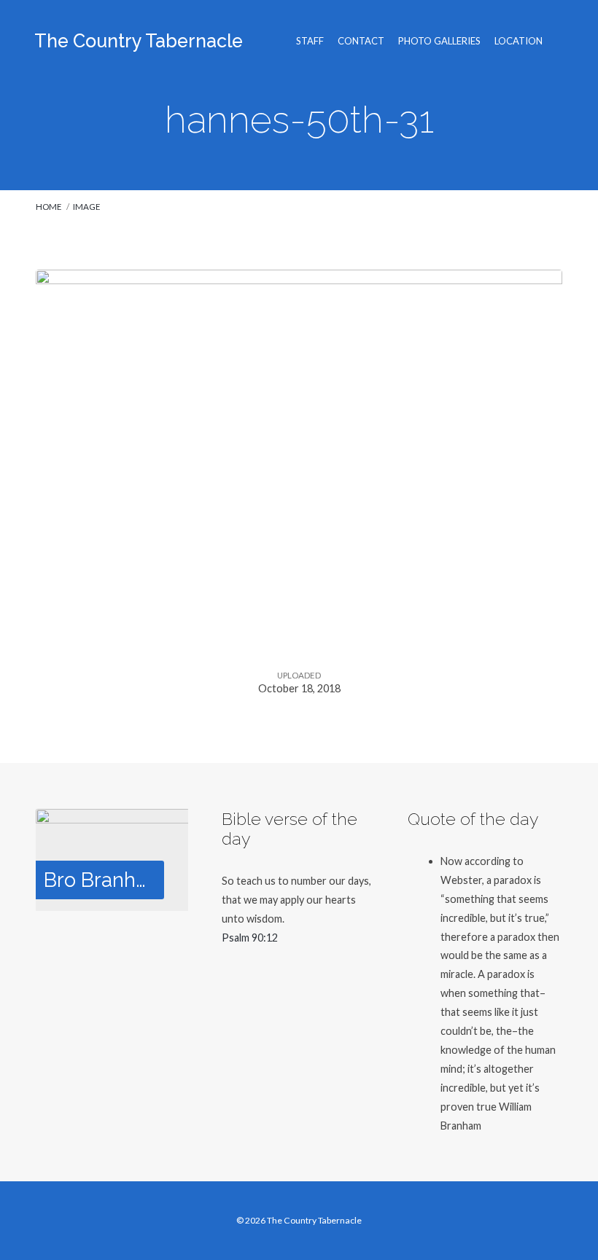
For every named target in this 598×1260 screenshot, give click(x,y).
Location (518, 41)
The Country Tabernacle (138, 41)
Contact (361, 41)
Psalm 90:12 (250, 937)
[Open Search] (558, 41)
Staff (310, 41)
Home (49, 206)
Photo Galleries (439, 41)
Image (87, 206)
